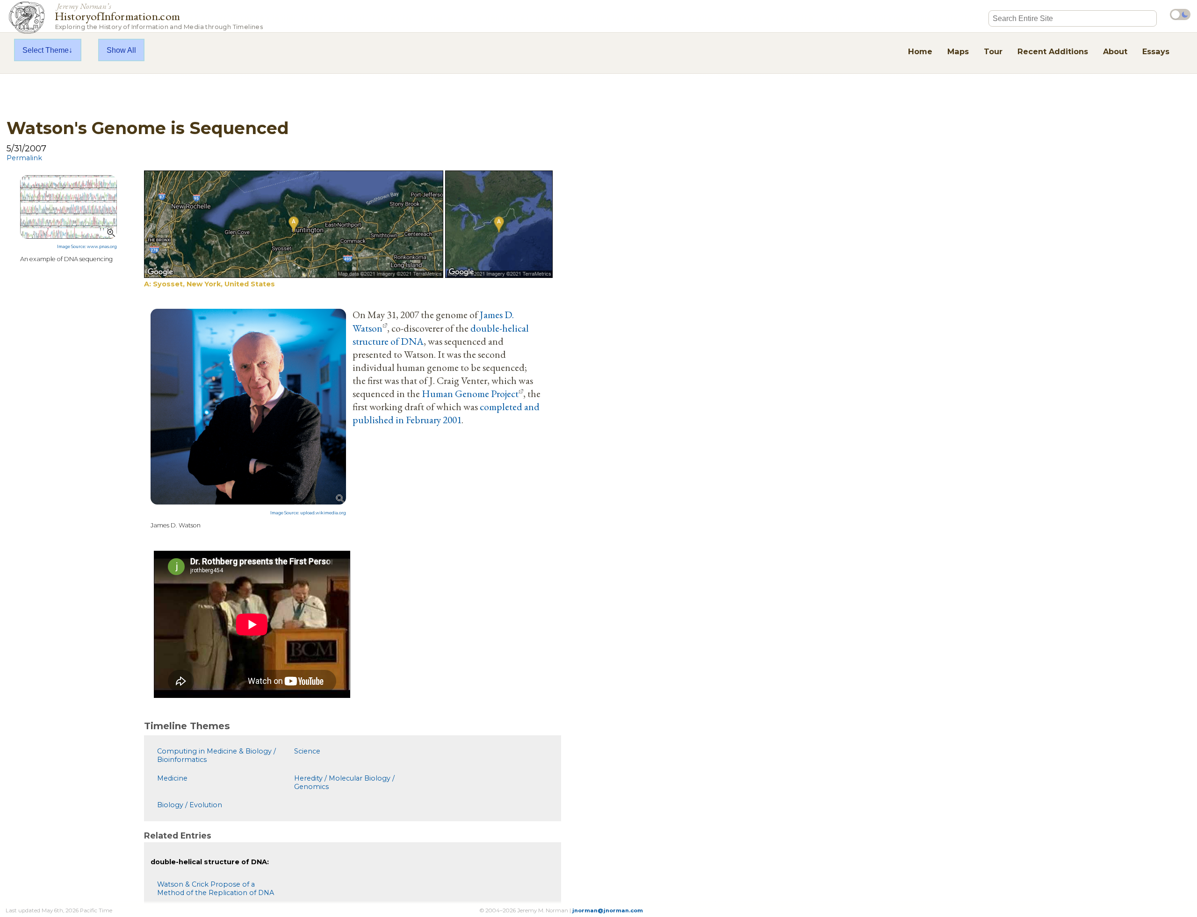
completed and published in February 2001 (446, 413)
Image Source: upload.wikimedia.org (308, 513)
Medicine (172, 778)
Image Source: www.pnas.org (87, 246)
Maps (958, 51)
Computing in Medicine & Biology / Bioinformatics (216, 755)
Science (307, 751)
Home (920, 51)
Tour (993, 51)
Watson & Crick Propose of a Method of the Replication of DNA (215, 888)
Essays (1155, 51)
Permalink (24, 158)
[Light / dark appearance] (1180, 14)
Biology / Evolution (189, 805)
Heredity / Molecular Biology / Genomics (344, 782)
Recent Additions (1052, 51)
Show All (121, 50)
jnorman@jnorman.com (607, 910)
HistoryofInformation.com (159, 15)
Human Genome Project (470, 393)
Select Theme (45, 50)
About (1115, 51)
